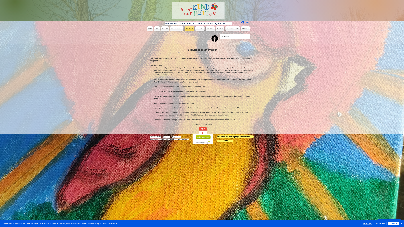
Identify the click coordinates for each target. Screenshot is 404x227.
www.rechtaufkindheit (164, 139)
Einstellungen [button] (367, 224)
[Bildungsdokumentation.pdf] (203, 133)
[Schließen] (401, 223)
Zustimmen (393, 224)
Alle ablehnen (380, 224)
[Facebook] (214, 38)
